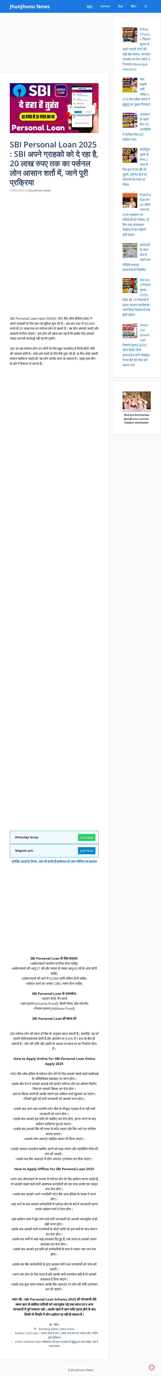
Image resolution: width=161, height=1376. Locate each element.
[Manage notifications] (152, 1367)
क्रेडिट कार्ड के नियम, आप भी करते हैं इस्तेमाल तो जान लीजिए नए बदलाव (54, 861)
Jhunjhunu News (30, 6)
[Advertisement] (54, 44)
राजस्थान (105, 6)
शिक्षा (120, 6)
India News (67, 1329)
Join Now (86, 837)
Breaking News (48, 1329)
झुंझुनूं (89, 6)
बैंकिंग (133, 6)
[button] (145, 6)
